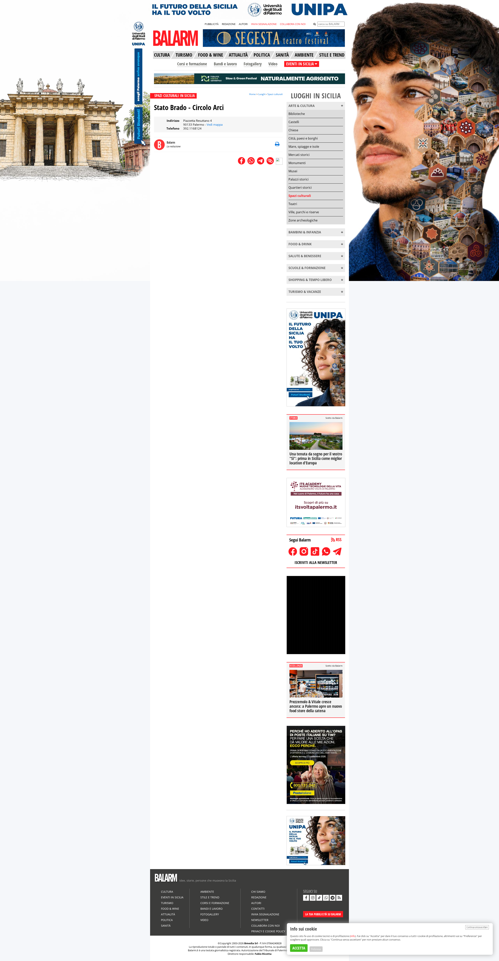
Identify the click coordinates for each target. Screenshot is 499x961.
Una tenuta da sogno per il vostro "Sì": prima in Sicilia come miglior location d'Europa (315, 458)
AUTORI (243, 24)
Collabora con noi (265, 925)
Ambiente (207, 891)
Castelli (293, 122)
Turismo (167, 903)
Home (252, 94)
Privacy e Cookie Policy (268, 931)
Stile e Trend (209, 897)
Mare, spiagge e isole (303, 146)
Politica (167, 920)
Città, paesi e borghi (303, 138)
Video (272, 64)
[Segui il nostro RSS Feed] (339, 898)
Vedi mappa (215, 124)
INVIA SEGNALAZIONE (264, 24)
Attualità (168, 914)
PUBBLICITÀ (212, 24)
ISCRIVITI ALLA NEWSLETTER (316, 562)
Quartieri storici (300, 187)
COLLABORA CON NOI (293, 24)
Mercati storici (299, 155)
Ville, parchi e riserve (303, 212)
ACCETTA (298, 948)
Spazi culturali (275, 94)
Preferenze (316, 949)
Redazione (258, 897)
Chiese (293, 130)
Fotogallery (253, 64)
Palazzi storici (298, 179)
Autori (256, 903)
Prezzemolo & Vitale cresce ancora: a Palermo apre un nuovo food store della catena (315, 706)
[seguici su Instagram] (313, 898)
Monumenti (297, 163)
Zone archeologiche (303, 220)
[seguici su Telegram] (332, 898)
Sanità (166, 925)
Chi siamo (258, 891)
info (352, 936)
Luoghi (261, 94)
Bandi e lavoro (225, 64)
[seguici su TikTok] (319, 898)
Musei (292, 171)
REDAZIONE (228, 24)
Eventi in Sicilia (172, 897)
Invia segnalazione (265, 914)
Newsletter (259, 920)
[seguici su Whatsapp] (326, 898)
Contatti (258, 908)
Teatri (292, 204)
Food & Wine (170, 908)
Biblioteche (296, 114)
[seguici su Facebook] (306, 898)
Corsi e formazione (192, 64)
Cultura (167, 891)
